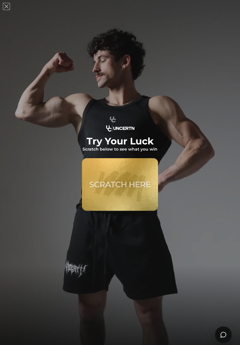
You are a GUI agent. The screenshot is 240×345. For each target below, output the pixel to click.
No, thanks (120, 217)
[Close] (6, 6)
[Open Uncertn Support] (223, 335)
